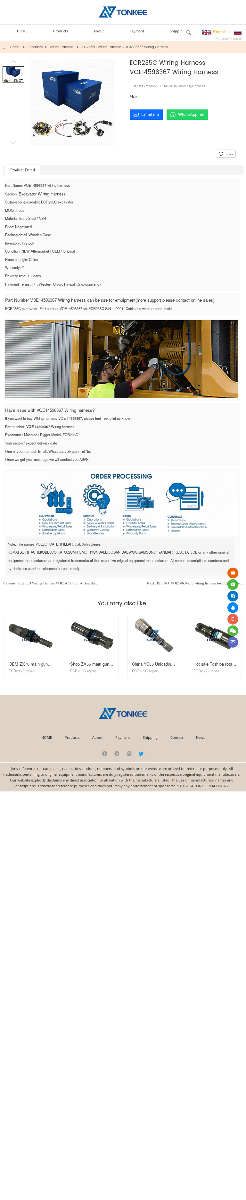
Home (15, 47)
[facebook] (104, 753)
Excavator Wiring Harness (42, 194)
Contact (176, 737)
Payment (122, 737)
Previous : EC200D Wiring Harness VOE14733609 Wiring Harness (51, 583)
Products (36, 47)
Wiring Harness (61, 47)
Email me (150, 114)
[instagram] (129, 753)
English (219, 32)
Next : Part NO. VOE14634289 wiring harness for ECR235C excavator (195, 583)
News (200, 737)
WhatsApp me (191, 114)
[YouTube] (117, 753)
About (97, 737)
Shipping (150, 737)
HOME (46, 737)
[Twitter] (141, 753)
